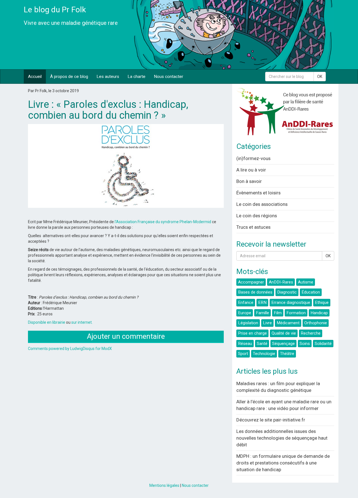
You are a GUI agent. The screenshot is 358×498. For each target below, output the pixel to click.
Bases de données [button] (255, 292)
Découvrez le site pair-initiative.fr (270, 420)
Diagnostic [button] (287, 292)
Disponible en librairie (46, 322)
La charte (136, 76)
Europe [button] (244, 312)
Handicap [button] (319, 312)
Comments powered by (70, 348)
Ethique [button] (322, 302)
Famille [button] (262, 312)
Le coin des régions (256, 215)
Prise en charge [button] (252, 333)
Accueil (35, 76)
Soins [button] (305, 343)
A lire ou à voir (251, 170)
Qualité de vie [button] (284, 333)
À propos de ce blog (69, 76)
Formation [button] (296, 312)
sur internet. (82, 322)
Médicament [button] (288, 322)
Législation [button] (248, 322)
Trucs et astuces (253, 227)
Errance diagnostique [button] (290, 302)
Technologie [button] (264, 353)
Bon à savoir (249, 181)
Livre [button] (267, 322)
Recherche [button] (311, 333)
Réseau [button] (245, 343)
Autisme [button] (305, 282)
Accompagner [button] (251, 282)
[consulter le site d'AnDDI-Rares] (285, 113)
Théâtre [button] (287, 353)
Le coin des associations (262, 204)
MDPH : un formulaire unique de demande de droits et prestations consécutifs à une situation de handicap (283, 462)
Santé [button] (262, 343)
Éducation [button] (311, 292)
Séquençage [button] (283, 343)
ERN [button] (262, 302)
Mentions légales (164, 485)
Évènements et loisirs (258, 193)
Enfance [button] (245, 302)
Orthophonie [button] (315, 322)
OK (319, 76)
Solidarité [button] (323, 343)
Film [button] (278, 312)
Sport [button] (243, 353)
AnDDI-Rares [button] (281, 282)
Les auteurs (107, 76)
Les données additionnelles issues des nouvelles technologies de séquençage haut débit (282, 437)
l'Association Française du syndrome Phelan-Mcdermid (163, 222)
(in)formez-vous (253, 158)
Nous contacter (168, 76)
